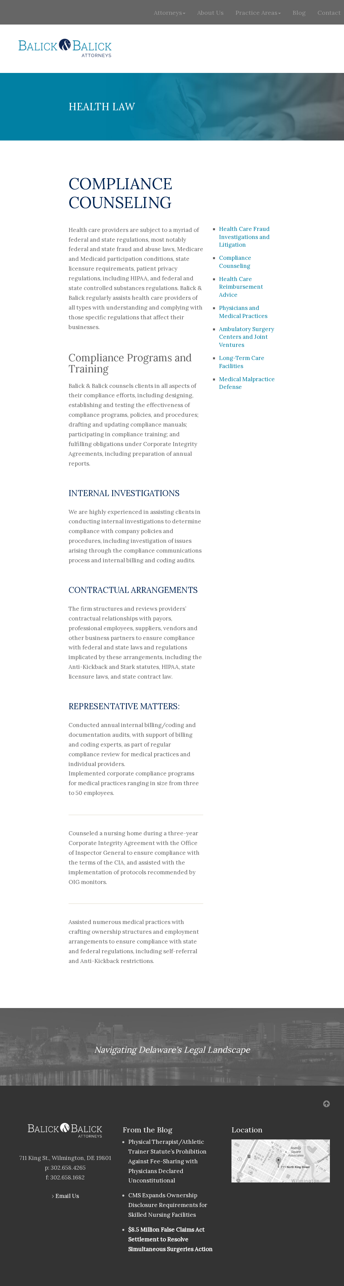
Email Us (67, 1196)
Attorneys (168, 12)
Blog (299, 12)
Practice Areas (256, 12)
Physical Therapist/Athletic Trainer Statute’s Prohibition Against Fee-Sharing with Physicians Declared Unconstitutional (167, 1161)
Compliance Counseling (235, 262)
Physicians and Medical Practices (243, 312)
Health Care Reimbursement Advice (241, 287)
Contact (329, 12)
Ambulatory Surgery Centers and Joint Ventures (246, 337)
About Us (210, 12)
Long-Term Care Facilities (241, 362)
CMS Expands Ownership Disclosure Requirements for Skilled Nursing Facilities (167, 1205)
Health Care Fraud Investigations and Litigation (244, 237)
